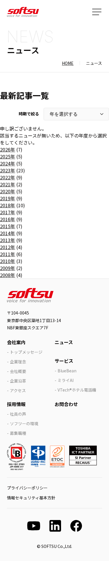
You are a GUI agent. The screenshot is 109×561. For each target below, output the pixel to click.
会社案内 (16, 342)
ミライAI (66, 380)
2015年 (7, 226)
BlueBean (67, 371)
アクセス (18, 390)
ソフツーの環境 (24, 423)
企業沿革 (18, 381)
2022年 (7, 177)
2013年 (7, 240)
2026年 (7, 149)
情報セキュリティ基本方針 (31, 498)
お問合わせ (66, 404)
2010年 (7, 261)
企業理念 (18, 362)
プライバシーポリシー (27, 488)
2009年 (7, 268)
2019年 (7, 198)
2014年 (7, 233)
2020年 (7, 191)
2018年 (7, 205)
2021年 (7, 184)
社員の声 (18, 414)
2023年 (7, 170)
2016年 (7, 219)
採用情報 (16, 404)
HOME (68, 63)
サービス (64, 360)
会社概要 (18, 371)
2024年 (7, 163)
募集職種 (18, 433)
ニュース (64, 342)
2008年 (7, 274)
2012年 (7, 247)
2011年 (7, 254)
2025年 (7, 156)
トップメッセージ (26, 352)
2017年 (7, 212)
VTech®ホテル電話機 (77, 390)
